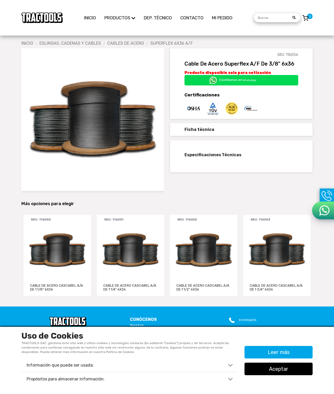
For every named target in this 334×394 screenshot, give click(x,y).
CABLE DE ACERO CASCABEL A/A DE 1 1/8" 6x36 (56, 287)
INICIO (90, 17)
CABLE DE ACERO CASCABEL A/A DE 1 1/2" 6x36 (202, 287)
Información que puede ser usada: (60, 365)
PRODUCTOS (117, 17)
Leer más (279, 352)
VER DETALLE (57, 269)
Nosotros (137, 325)
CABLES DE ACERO (125, 43)
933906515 (248, 320)
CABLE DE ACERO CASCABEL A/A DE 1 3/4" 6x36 (276, 287)
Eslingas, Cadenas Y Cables (70, 43)
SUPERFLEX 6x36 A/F (171, 43)
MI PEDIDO (222, 17)
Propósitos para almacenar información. (66, 378)
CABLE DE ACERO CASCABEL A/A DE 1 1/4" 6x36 (129, 287)
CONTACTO (192, 17)
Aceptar (278, 369)
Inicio (27, 43)
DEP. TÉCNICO (158, 17)
